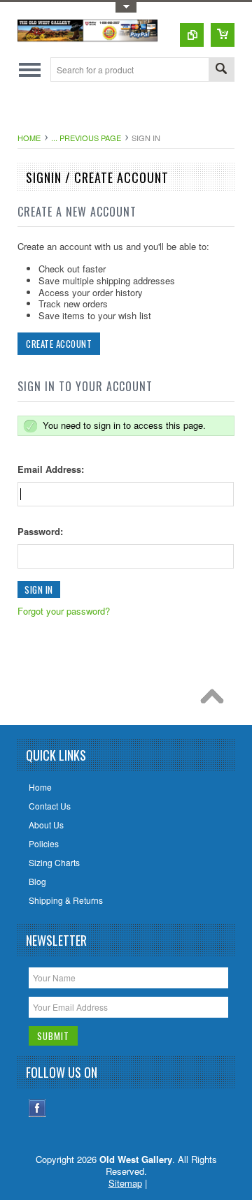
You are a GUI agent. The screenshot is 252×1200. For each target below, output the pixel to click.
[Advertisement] (135, 109)
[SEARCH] (221, 70)
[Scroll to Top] (215, 700)
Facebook (37, 1108)
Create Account (59, 344)
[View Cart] (222, 35)
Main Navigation (30, 69)
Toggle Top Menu (125, 7)
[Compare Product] (192, 35)
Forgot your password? (64, 610)
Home (29, 137)
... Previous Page (86, 137)
